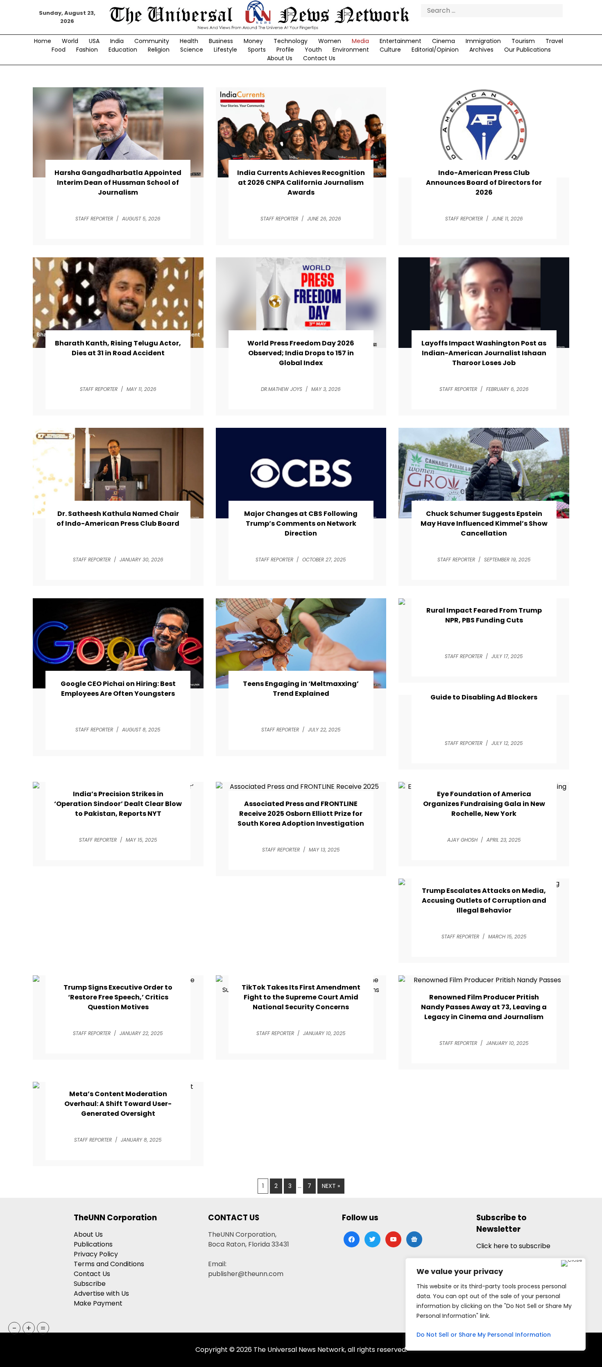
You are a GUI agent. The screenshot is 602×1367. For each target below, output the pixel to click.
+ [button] (29, 1328)
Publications (93, 1244)
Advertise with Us (101, 1293)
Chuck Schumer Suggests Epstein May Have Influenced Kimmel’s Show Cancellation (484, 523)
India (117, 41)
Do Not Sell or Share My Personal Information (483, 1335)
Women (329, 41)
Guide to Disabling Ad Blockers (483, 697)
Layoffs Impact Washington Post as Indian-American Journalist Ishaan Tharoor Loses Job (483, 353)
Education (123, 49)
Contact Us (319, 58)
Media (360, 41)
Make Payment (98, 1303)
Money (253, 41)
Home (42, 41)
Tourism (523, 41)
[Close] (571, 1263)
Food (59, 49)
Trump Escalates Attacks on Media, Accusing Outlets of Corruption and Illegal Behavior (484, 900)
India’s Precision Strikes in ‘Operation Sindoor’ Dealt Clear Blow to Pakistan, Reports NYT (118, 803)
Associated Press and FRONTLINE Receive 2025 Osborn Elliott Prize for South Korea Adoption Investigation (301, 813)
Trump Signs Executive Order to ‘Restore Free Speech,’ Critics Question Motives (117, 997)
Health (189, 41)
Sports (257, 49)
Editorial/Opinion (435, 49)
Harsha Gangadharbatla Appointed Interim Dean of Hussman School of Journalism (117, 182)
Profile (285, 49)
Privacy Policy (96, 1254)
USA (94, 41)
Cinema (443, 41)
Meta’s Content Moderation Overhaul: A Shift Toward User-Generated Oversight (118, 1103)
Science (191, 49)
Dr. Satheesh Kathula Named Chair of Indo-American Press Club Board (118, 518)
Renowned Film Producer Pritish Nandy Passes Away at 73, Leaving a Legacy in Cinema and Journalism (484, 1007)
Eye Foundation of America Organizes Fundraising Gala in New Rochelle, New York (484, 803)
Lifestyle (225, 49)
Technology (291, 41)
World (70, 41)
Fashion (87, 49)
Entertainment (400, 41)
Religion (159, 49)
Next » (331, 1186)
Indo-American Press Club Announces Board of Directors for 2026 (484, 182)
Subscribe (90, 1283)
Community (151, 41)
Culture (390, 49)
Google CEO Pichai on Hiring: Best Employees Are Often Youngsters (118, 688)
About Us (279, 58)
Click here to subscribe (513, 1246)
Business (221, 41)
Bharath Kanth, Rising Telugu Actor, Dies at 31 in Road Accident (118, 348)
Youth (313, 49)
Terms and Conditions (109, 1264)
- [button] (14, 1328)
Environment (351, 49)
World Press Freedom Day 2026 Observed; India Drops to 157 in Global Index (300, 353)
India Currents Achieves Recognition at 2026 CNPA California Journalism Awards (301, 182)
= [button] (43, 1328)
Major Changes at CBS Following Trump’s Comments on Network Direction (301, 523)
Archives (481, 49)
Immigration (483, 41)
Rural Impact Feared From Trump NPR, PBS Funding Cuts (484, 615)
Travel (554, 41)
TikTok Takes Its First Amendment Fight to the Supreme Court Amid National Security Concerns (301, 997)
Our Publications (527, 49)
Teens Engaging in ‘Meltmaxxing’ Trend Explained (301, 688)
